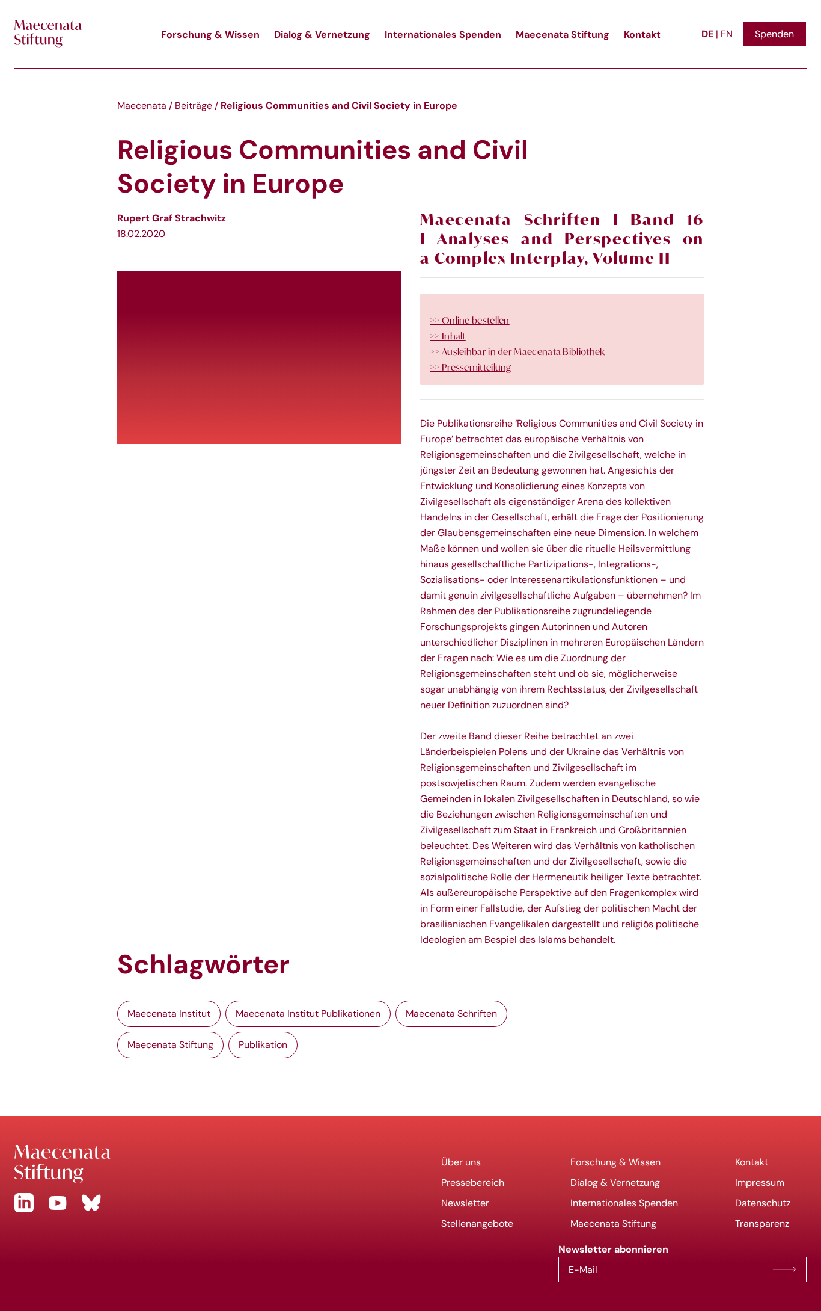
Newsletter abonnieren (784, 1269)
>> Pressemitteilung (470, 367)
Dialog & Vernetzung (322, 34)
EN (727, 34)
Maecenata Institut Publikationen (308, 1013)
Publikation (263, 1044)
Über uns (461, 1162)
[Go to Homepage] (205, 1164)
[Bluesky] (91, 1202)
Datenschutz (762, 1203)
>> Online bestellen (470, 320)
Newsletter (465, 1203)
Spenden (774, 34)
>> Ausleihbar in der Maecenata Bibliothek (517, 351)
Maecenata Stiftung (562, 34)
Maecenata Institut (168, 1013)
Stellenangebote (477, 1223)
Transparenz (762, 1223)
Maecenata (141, 105)
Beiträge (193, 105)
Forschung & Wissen (210, 34)
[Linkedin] (24, 1202)
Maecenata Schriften (451, 1013)
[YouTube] (57, 1202)
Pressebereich (472, 1182)
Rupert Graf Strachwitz (171, 218)
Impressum (759, 1182)
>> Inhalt (448, 336)
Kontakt (642, 34)
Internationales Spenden (443, 34)
